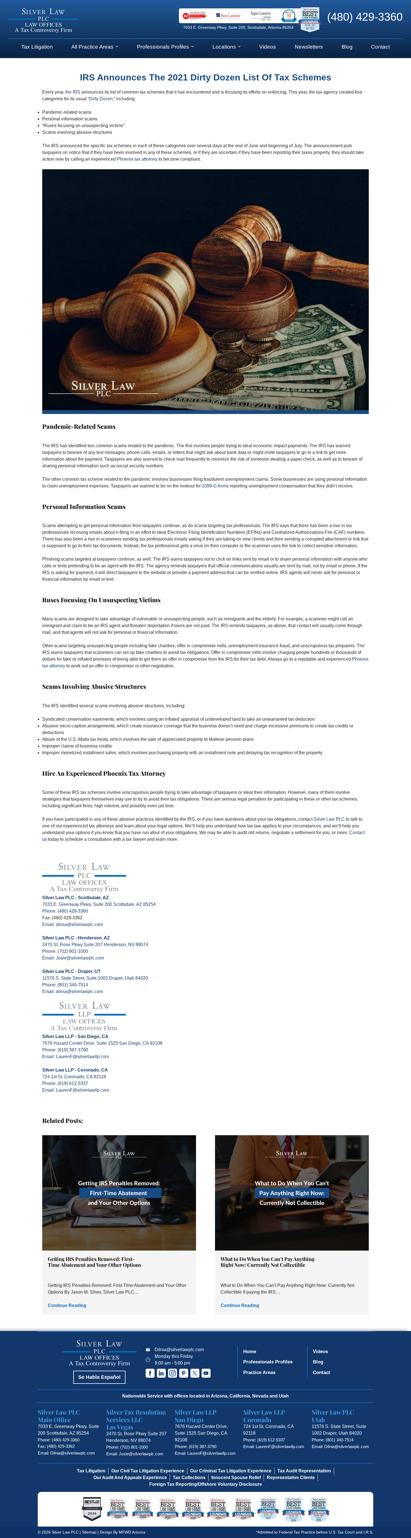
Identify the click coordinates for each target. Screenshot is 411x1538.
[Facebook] (150, 1373)
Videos (267, 47)
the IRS (72, 92)
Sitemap (89, 1532)
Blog (347, 47)
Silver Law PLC (329, 819)
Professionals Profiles (163, 47)
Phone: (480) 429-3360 (65, 911)
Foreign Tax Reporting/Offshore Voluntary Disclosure (205, 1484)
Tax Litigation (37, 47)
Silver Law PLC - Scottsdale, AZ (75, 897)
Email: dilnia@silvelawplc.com (72, 924)
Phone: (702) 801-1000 (65, 951)
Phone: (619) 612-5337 (65, 1083)
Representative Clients (291, 1477)
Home (249, 1351)
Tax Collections (189, 1477)
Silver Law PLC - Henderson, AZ (76, 937)
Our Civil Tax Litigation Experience (147, 1470)
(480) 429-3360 (365, 17)
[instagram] (172, 1373)
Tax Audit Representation (304, 1470)
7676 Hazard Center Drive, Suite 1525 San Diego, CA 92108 (102, 1043)
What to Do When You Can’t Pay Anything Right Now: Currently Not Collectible (268, 1262)
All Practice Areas (92, 47)
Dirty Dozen (101, 98)
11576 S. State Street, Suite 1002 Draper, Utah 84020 (95, 978)
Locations (224, 47)
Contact (380, 47)
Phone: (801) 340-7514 (65, 984)
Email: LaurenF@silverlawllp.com (75, 1056)
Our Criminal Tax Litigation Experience (230, 1470)
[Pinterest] (183, 1373)
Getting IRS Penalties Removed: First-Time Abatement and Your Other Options (94, 1262)
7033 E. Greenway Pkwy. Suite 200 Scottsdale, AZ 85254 (99, 904)
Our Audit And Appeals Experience (130, 1477)
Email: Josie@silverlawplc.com (73, 958)
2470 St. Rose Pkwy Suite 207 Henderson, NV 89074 (95, 944)
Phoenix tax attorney (137, 159)
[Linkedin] (161, 1373)
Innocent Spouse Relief (236, 1477)
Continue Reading (67, 1305)
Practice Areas (259, 1372)
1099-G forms (215, 486)
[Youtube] (206, 1373)
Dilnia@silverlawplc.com (179, 1349)
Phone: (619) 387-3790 (65, 1049)
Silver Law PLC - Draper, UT (71, 971)
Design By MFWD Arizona (122, 1532)
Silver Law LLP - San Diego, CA (75, 1036)
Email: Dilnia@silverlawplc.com (66, 1453)
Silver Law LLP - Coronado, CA (75, 1070)
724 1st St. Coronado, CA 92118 (74, 1076)
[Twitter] (194, 1373)
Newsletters (309, 47)
